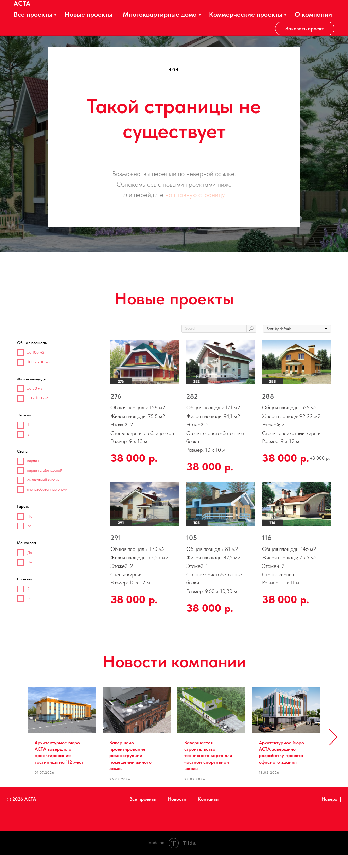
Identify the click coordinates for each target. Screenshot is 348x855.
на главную (181, 293)
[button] (304, 28)
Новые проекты (88, 14)
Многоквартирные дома (160, 14)
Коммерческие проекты (245, 14)
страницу (211, 293)
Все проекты (33, 14)
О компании (313, 14)
